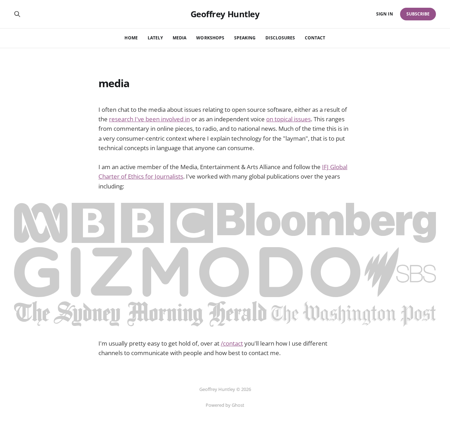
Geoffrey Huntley (225, 14)
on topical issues (288, 119)
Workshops (210, 38)
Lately (155, 38)
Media (179, 38)
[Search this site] (17, 14)
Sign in (384, 14)
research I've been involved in (149, 119)
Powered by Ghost (225, 405)
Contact (315, 38)
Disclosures (280, 38)
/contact (232, 343)
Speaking (245, 38)
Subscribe (418, 14)
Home (130, 38)
